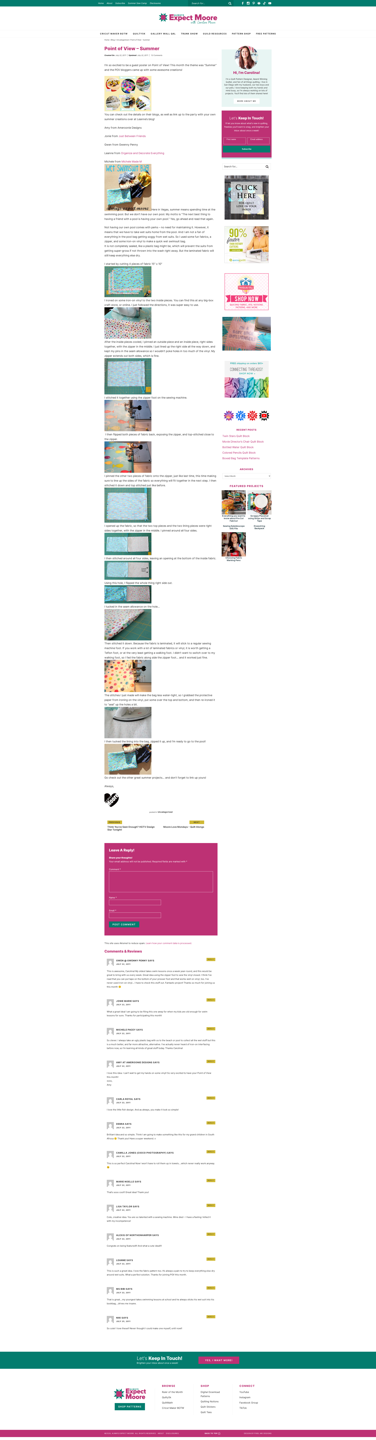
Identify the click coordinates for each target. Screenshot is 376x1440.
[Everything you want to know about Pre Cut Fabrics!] (234, 513)
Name (113, 897)
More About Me (246, 101)
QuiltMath (167, 1402)
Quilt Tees (206, 1412)
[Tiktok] (264, 3)
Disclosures (155, 3)
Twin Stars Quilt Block (236, 436)
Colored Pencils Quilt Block (239, 452)
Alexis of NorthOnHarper (134, 1235)
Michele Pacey (126, 1029)
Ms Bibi (120, 1289)
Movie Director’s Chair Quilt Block (243, 441)
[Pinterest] (253, 3)
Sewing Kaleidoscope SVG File (234, 527)
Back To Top (211, 1433)
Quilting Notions (210, 1401)
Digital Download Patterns (210, 1394)
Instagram (244, 1397)
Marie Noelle (125, 1181)
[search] (230, 3)
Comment (115, 869)
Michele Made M (131, 161)
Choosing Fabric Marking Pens (233, 558)
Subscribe (120, 3)
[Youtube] (269, 3)
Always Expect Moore (188, 18)
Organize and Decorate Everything (142, 153)
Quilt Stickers (208, 1406)
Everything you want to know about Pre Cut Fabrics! (233, 518)
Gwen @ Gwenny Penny (131, 960)
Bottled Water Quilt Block (238, 447)
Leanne (121, 1260)
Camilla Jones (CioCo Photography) (141, 1152)
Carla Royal (124, 1099)
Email (112, 910)
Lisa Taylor (124, 1206)
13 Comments (156, 55)
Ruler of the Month (172, 1392)
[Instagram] (248, 3)
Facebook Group (248, 1402)
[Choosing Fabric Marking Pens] (234, 555)
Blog (113, 40)
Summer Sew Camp (137, 3)
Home (101, 3)
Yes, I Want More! (219, 1360)
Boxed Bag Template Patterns (241, 458)
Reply (211, 959)
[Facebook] (243, 3)
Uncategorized (122, 40)
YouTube (244, 1392)
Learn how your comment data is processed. (169, 943)
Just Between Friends (132, 136)
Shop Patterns (129, 1406)
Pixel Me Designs (263, 1433)
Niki (118, 1317)
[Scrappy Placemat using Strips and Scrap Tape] (259, 513)
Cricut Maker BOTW (173, 1407)
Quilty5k (166, 1397)
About (109, 3)
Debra (120, 1124)
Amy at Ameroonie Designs (134, 1062)
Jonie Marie (124, 1001)
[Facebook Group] (259, 3)
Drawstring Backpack (259, 527)
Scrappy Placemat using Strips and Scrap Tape (259, 518)
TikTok (243, 1407)
